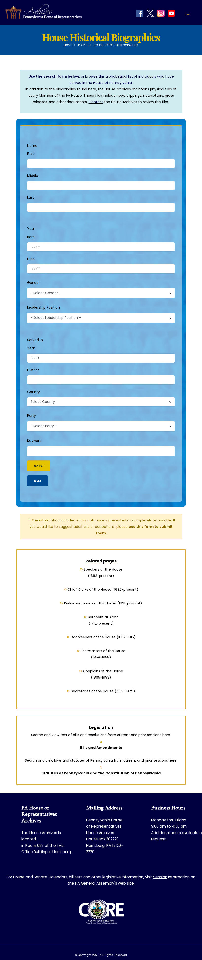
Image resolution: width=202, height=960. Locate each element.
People (82, 45)
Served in (35, 339)
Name (32, 145)
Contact (96, 101)
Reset (37, 481)
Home (68, 45)
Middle (32, 175)
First (30, 153)
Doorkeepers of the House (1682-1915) (102, 637)
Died (31, 258)
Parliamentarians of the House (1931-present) (102, 603)
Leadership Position (43, 307)
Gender (33, 282)
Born (31, 236)
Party (31, 415)
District (33, 370)
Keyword (34, 440)
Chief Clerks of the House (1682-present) (102, 589)
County (33, 391)
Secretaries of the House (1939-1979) (102, 691)
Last (30, 197)
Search (38, 466)
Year (31, 228)
